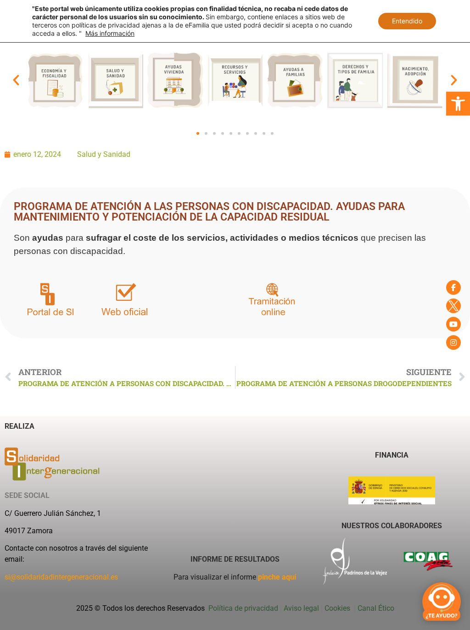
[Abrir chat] (441, 601)
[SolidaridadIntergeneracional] (453, 287)
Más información (109, 33)
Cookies (338, 608)
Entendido (407, 21)
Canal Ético (376, 608)
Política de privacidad (243, 608)
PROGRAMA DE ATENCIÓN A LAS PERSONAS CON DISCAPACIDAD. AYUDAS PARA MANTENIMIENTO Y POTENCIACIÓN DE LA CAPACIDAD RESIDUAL (209, 211)
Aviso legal (301, 608)
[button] (458, 104)
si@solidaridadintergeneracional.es (61, 577)
